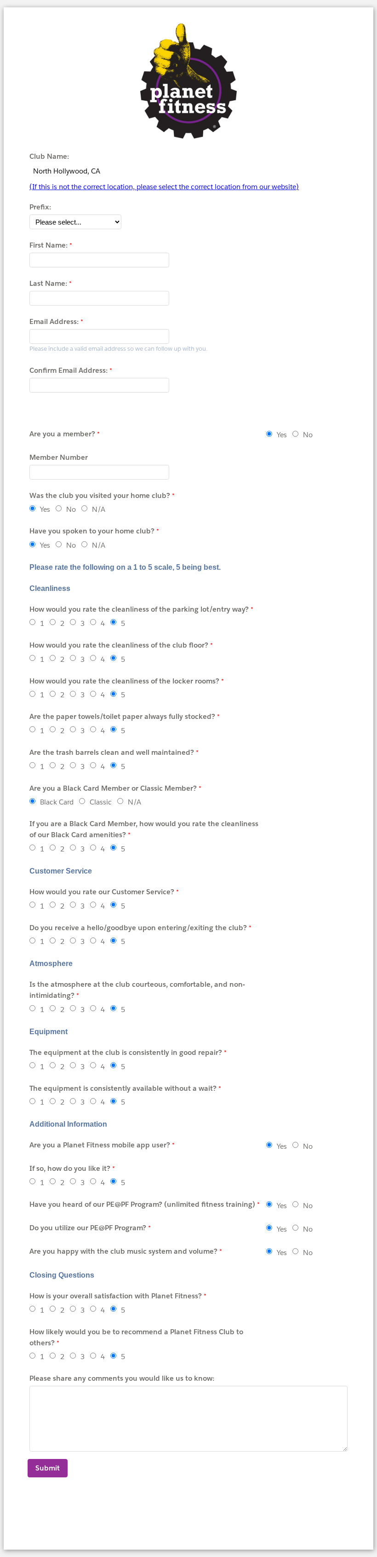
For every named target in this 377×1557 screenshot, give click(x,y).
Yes (282, 434)
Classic (101, 802)
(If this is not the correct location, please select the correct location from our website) (164, 186)
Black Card (57, 802)
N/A (98, 509)
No (308, 434)
